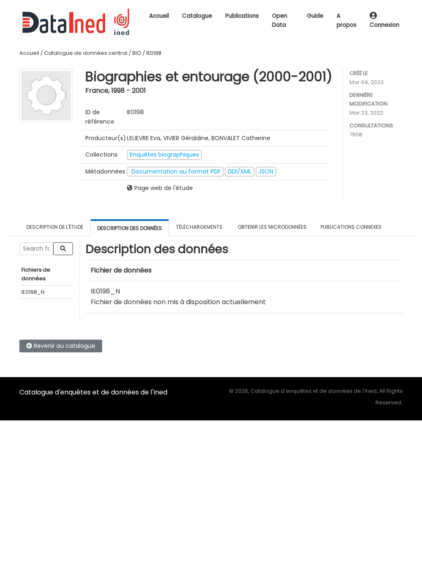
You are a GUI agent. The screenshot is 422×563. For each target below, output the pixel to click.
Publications (242, 16)
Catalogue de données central (85, 52)
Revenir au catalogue (63, 346)
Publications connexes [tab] (351, 226)
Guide (315, 16)
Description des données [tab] (129, 228)
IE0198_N (33, 292)
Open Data (279, 20)
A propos (346, 20)
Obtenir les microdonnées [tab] (272, 226)
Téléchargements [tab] (199, 226)
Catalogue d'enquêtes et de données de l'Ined (93, 392)
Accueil (159, 16)
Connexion (384, 25)
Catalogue (197, 16)
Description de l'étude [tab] (54, 226)
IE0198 (154, 52)
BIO (136, 52)
